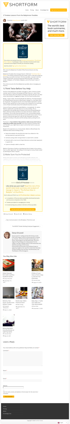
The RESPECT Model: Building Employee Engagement (26, 226)
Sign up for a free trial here (19, 66)
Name (5, 370)
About (37, 10)
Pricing (32, 10)
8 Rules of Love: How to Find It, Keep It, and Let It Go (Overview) (37, 275)
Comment (6, 350)
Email (5, 378)
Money (30, 214)
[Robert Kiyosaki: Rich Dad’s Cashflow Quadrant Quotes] (8, 260)
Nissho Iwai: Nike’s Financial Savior (21, 301)
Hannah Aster (36, 280)
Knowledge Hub (44, 10)
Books (26, 214)
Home (27, 10)
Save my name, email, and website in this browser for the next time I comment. (20, 392)
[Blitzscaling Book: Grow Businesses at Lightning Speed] (8, 315)
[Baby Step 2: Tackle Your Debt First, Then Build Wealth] (37, 287)
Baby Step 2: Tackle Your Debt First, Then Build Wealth (37, 302)
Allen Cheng (20, 304)
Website (5, 385)
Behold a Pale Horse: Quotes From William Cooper (8, 302)
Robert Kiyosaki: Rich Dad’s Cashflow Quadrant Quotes (8, 274)
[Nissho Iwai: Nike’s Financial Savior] (21, 287)
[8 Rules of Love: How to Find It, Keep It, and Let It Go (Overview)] (37, 260)
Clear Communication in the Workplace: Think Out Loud (20, 220)
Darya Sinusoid (16, 20)
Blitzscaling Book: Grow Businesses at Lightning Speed (8, 330)
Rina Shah (35, 306)
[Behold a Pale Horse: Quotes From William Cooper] (8, 287)
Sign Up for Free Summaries (58, 10)
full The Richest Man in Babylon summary (29, 195)
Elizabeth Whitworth (6, 307)
